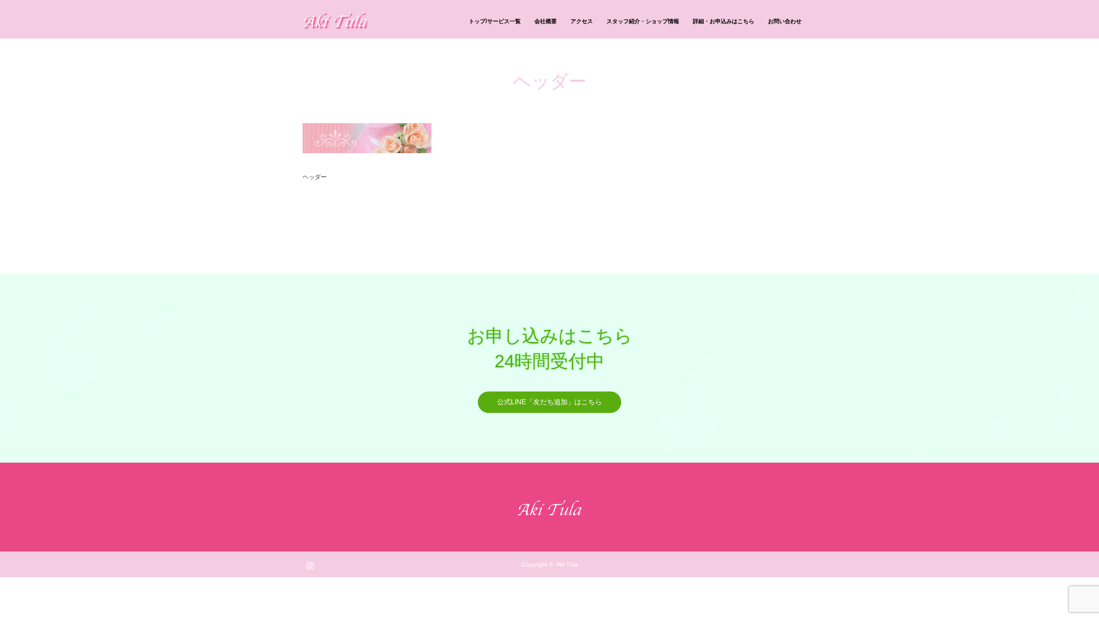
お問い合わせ (784, 21)
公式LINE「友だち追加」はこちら (549, 402)
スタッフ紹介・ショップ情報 (643, 21)
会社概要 (545, 21)
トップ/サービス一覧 (495, 21)
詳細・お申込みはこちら (723, 21)
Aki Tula (567, 564)
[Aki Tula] (367, 19)
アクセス (582, 21)
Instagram (309, 563)
